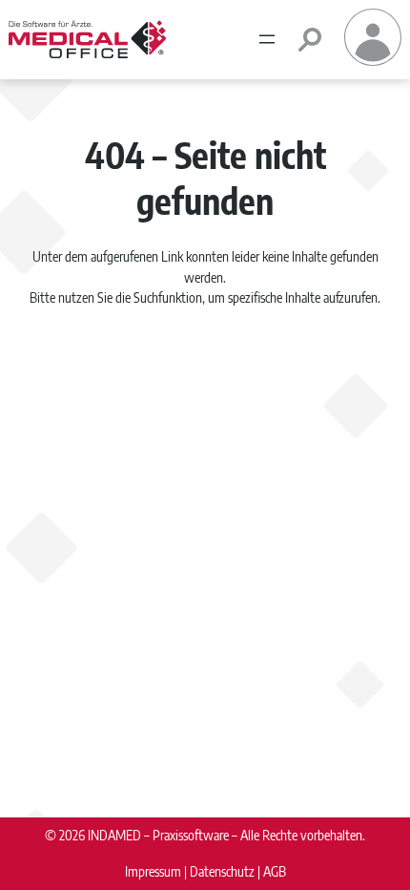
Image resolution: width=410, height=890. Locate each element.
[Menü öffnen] (267, 39)
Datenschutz (222, 870)
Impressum (153, 870)
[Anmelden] (372, 60)
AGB (274, 870)
